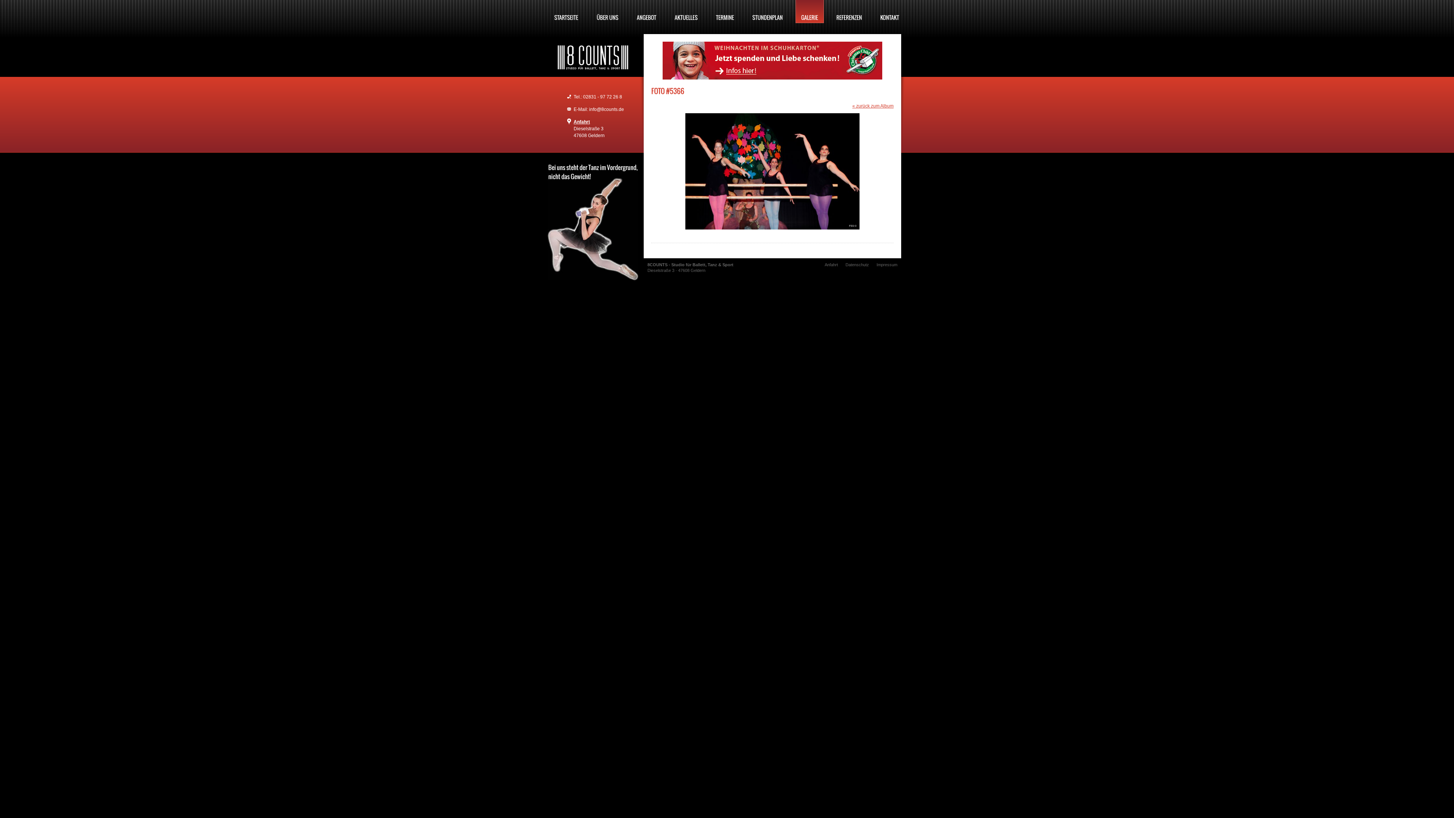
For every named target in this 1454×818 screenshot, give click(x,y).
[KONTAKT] (890, 11)
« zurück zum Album (873, 106)
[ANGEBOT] (646, 11)
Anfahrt (582, 122)
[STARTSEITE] (566, 11)
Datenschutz (857, 264)
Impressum (887, 264)
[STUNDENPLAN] (768, 11)
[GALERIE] (810, 11)
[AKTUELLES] (686, 11)
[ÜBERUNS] (607, 11)
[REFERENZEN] (849, 11)
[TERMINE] (725, 11)
